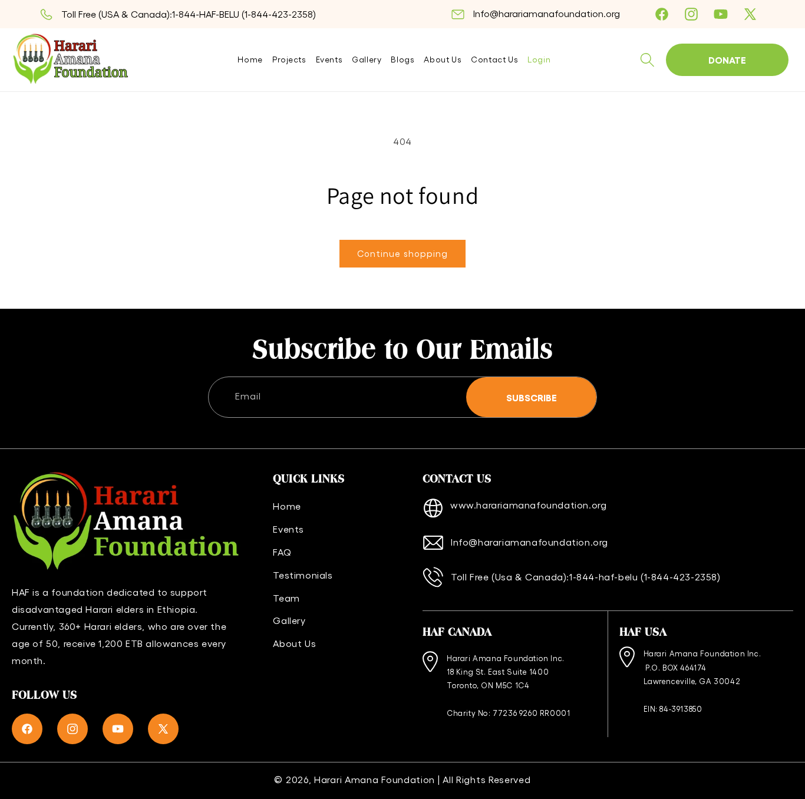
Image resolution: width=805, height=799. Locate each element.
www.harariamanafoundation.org (528, 504)
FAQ (282, 551)
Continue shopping (402, 253)
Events (288, 528)
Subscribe (531, 397)
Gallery (289, 620)
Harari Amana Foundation (374, 779)
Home (287, 505)
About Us (294, 643)
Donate (727, 59)
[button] (647, 60)
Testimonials (302, 574)
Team (286, 597)
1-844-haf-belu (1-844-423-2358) (645, 576)
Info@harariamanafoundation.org (546, 13)
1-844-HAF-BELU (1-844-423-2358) (244, 13)
